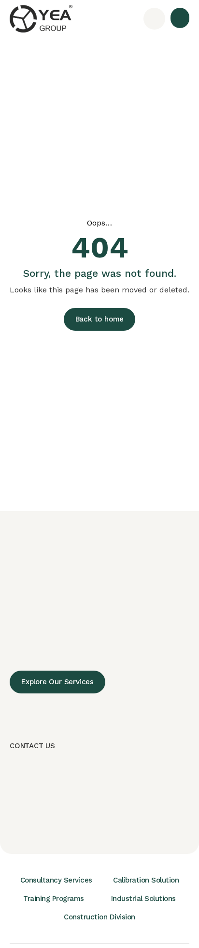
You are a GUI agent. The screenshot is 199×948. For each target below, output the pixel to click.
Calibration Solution (146, 880)
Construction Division (99, 917)
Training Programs (53, 898)
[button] (180, 18)
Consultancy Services (56, 880)
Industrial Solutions (143, 898)
